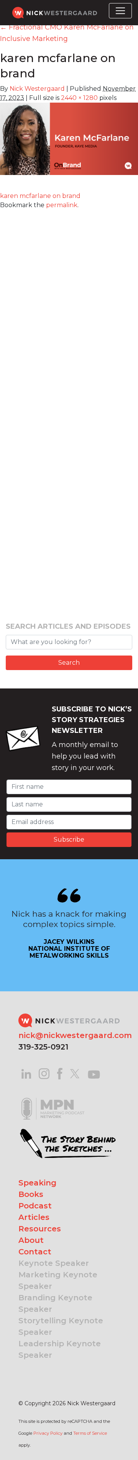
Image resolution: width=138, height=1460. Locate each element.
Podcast (35, 1205)
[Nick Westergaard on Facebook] (60, 1073)
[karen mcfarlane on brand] (69, 143)
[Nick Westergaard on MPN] (52, 1099)
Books (30, 1194)
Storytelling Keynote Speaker (60, 1326)
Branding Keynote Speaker (55, 1303)
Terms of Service (90, 1433)
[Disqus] (69, 305)
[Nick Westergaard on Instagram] (44, 1073)
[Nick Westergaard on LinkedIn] (26, 1073)
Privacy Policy (47, 1433)
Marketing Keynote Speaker (57, 1280)
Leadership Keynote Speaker (59, 1349)
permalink (61, 205)
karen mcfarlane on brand (40, 195)
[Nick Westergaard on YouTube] (94, 1073)
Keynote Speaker (53, 1263)
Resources (39, 1228)
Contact (34, 1251)
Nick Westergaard (37, 88)
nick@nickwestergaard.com (75, 1035)
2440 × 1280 (79, 97)
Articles (33, 1217)
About (31, 1240)
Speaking (37, 1182)
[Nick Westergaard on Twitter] (74, 1073)
